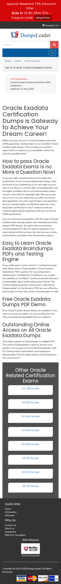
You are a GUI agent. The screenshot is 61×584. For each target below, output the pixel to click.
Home (8, 60)
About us (9, 528)
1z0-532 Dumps (30, 402)
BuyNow (23, 79)
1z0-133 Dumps (30, 486)
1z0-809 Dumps (30, 444)
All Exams (9, 515)
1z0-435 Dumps (30, 388)
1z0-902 (14, 79)
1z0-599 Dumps (30, 430)
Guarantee (10, 531)
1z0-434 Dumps (31, 416)
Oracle (17, 60)
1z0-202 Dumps (30, 472)
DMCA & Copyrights (15, 535)
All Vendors (11, 512)
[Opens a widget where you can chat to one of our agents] (49, 578)
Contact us (10, 525)
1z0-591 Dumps (30, 458)
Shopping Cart (51, 25)
